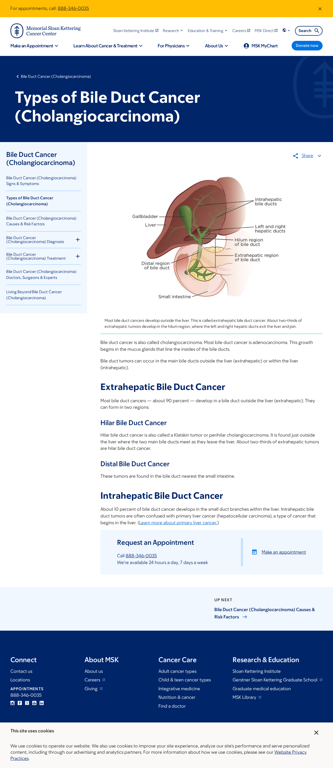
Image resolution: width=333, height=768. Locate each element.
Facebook (20, 703)
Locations (20, 679)
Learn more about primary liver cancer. (178, 522)
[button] (173, 30)
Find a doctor (172, 706)
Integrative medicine (179, 688)
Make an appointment (284, 552)
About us (94, 671)
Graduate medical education (262, 688)
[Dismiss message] (320, 8)
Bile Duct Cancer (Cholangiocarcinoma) (56, 76)
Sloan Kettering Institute (257, 671)
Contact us (21, 671)
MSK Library (245, 697)
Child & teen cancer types (184, 679)
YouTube (34, 703)
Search (305, 30)
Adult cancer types (177, 671)
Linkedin (42, 703)
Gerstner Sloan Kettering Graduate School (275, 679)
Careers (93, 679)
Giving (92, 688)
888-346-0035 (73, 8)
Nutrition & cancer (176, 697)
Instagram (12, 703)
